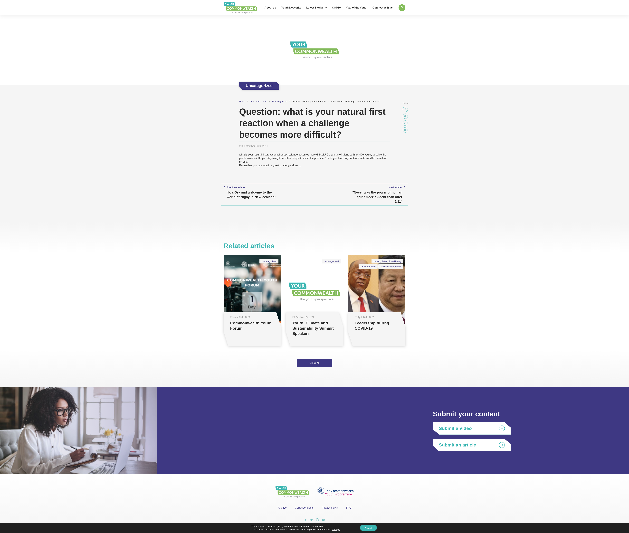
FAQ (348, 507)
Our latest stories (259, 101)
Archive (282, 507)
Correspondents (304, 507)
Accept (368, 528)
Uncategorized (279, 101)
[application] (325, 8)
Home (242, 101)
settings (336, 529)
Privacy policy (330, 507)
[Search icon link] (402, 7)
